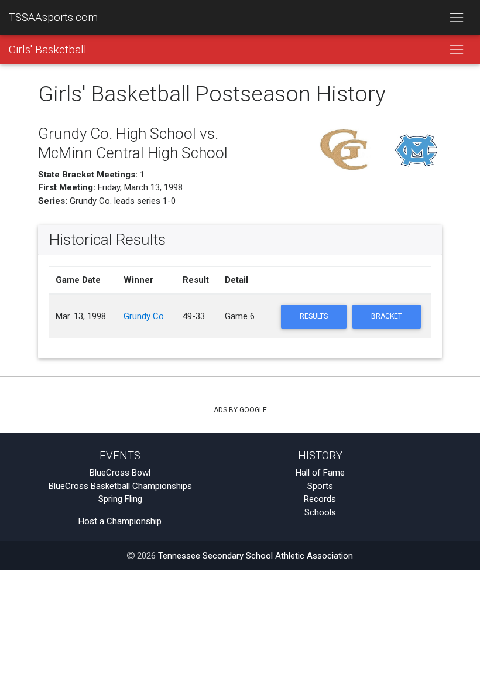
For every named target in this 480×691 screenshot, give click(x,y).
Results (314, 316)
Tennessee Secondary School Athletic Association (255, 555)
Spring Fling (120, 499)
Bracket (386, 316)
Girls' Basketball (48, 49)
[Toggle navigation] (456, 17)
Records (320, 499)
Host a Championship (120, 521)
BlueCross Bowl (120, 472)
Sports (320, 486)
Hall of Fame (320, 472)
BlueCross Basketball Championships (120, 486)
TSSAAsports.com (53, 17)
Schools (320, 512)
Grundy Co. (145, 316)
